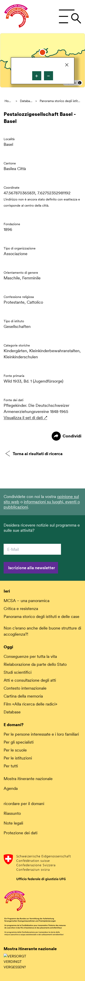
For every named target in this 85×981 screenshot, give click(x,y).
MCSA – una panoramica (26, 600)
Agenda (11, 788)
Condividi (72, 436)
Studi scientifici (18, 672)
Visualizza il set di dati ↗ (25, 417)
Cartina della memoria (23, 696)
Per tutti (11, 766)
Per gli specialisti (19, 742)
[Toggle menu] (69, 17)
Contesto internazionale (25, 688)
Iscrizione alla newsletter (31, 567)
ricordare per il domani (24, 803)
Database (26, 100)
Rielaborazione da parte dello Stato (35, 664)
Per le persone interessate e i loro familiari (41, 734)
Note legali (13, 823)
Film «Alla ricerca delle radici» (30, 704)
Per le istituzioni (18, 758)
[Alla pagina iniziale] (16, 16)
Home (9, 100)
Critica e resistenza (21, 608)
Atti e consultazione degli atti (30, 680)
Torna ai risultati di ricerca (38, 453)
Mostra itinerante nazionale (28, 778)
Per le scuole (15, 750)
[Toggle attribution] (80, 82)
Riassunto (12, 813)
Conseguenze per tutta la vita (30, 656)
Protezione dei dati (20, 832)
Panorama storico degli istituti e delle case (60, 100)
